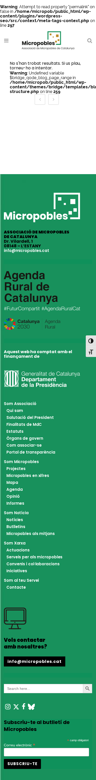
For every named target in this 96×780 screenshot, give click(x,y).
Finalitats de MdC (24, 424)
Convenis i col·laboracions (32, 564)
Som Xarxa (15, 543)
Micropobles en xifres (27, 475)
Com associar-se (24, 445)
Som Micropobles (21, 461)
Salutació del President (30, 417)
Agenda (14, 489)
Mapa (12, 482)
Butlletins (15, 526)
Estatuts (15, 431)
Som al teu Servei (21, 580)
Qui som (14, 410)
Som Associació (20, 403)
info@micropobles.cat (26, 250)
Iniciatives (16, 571)
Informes (15, 503)
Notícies (14, 520)
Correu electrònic (19, 744)
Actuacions (18, 550)
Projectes (16, 468)
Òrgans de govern (24, 438)
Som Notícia (16, 513)
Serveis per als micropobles (34, 557)
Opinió (12, 496)
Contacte (16, 587)
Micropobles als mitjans (30, 533)
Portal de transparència (30, 452)
